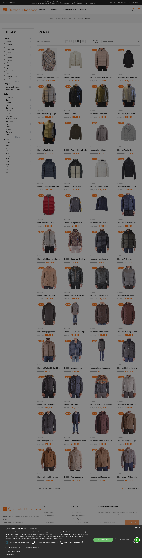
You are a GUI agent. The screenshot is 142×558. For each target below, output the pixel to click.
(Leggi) (85, 287)
